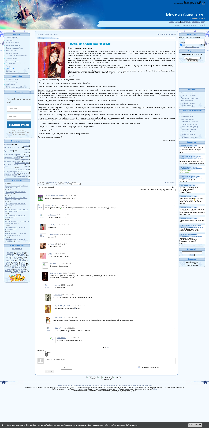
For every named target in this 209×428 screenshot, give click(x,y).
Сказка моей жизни (51, 34)
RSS (203, 4)
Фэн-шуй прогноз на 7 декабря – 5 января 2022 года (16, 186)
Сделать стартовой (198, 25)
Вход (203, 22)
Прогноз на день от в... (12, 147)
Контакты (149, 385)
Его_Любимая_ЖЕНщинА (62, 306)
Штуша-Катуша (56, 273)
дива (50, 254)
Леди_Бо (50, 205)
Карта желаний (62, 385)
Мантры (124, 385)
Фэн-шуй (91, 385)
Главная (171, 22)
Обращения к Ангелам (12, 158)
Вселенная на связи (22, 159)
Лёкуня (14, 266)
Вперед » (172, 182)
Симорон (26, 146)
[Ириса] (43, 246)
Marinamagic (19, 269)
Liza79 (13, 255)
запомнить (185, 45)
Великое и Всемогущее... (12, 161)
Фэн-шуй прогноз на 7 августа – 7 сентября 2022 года (16, 234)
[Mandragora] (48, 297)
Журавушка (54, 234)
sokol (15, 264)
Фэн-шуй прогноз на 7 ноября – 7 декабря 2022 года (16, 198)
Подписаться (19, 125)
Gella (16, 271)
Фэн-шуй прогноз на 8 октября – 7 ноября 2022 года (16, 210)
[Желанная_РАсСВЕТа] (40, 197)
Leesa (8, 262)
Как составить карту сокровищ (77, 385)
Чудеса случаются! (10, 175)
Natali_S (53, 224)
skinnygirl (10, 254)
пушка (9, 269)
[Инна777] (43, 217)
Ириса (52, 244)
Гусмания (23, 266)
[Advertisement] (58, 162)
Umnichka (20, 252)
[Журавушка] (43, 236)
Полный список (17, 272)
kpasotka (11, 267)
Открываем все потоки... (12, 154)
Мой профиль (185, 22)
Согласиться (195, 425)
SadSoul (8, 271)
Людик (23, 271)
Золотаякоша (10, 261)
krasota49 (16, 257)
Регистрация (196, 22)
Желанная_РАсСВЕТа (55, 195)
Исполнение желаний (21, 173)
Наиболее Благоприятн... (13, 164)
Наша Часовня (9, 168)
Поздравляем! (17, 249)
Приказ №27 (8, 151)
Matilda (7, 264)
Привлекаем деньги (22, 156)
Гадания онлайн (115, 385)
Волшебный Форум (22, 169)
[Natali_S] (43, 226)
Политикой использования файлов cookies (122, 425)
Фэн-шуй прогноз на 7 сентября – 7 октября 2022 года (17, 222)
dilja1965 (22, 261)
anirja (6, 266)
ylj (20, 259)
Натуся (23, 264)
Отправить (49, 371)
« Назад (166, 182)
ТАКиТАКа (22, 255)
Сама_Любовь (59, 317)
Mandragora (58, 295)
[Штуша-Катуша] (45, 276)
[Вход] (46, 355)
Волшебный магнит (11, 171)
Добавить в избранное (182, 25)
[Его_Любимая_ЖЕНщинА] (48, 309)
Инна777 (66, 182)
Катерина (20, 254)
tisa (24, 257)
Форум (177, 22)
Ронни (8, 257)
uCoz (155, 389)
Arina (6, 255)
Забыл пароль (188, 47)
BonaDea (10, 252)
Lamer (23, 262)
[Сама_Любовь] (48, 320)
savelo (15, 262)
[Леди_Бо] (40, 207)
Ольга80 (13, 259)
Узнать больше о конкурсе (166, 34)
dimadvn (20, 267)
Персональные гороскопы (137, 385)
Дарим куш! (8, 144)
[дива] (43, 256)
